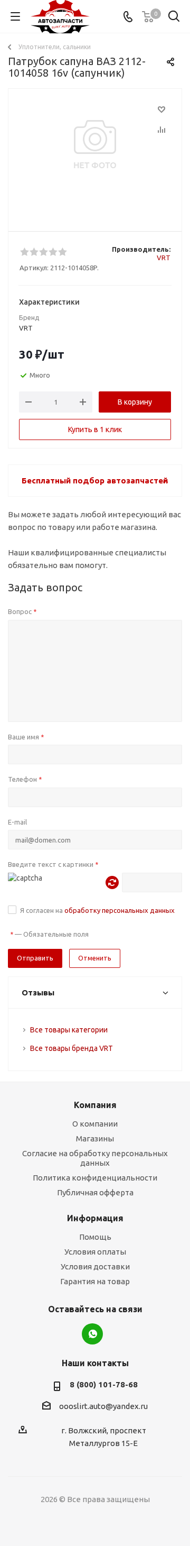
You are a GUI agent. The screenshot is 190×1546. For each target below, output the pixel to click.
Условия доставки (95, 1266)
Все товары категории (69, 1030)
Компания (95, 1105)
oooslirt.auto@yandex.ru (103, 1406)
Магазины (95, 1138)
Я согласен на (97, 910)
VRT (163, 257)
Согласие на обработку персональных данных (95, 1158)
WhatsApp (92, 1333)
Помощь (95, 1236)
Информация (95, 1218)
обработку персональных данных (119, 910)
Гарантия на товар (95, 1281)
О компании (95, 1123)
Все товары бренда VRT (71, 1048)
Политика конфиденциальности (95, 1177)
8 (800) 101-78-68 (104, 1384)
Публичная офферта (95, 1192)
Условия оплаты (95, 1251)
